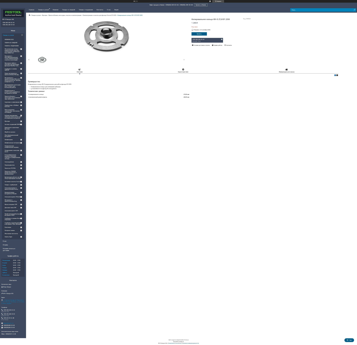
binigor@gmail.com (8, 323)
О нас (109, 10)
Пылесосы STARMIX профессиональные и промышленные (11, 173)
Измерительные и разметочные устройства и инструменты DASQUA (12, 92)
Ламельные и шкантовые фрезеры (12, 128)
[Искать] (354, 10)
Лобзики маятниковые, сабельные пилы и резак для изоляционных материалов (13, 117)
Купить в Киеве (201, 5)
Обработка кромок (10, 132)
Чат (350, 340)
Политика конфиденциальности (190, 343)
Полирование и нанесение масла (12, 151)
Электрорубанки (9, 162)
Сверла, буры (8, 237)
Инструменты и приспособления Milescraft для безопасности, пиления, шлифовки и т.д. (13, 79)
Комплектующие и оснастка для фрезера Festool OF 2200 (99, 15)
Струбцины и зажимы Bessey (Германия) (13, 219)
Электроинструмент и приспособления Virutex (11, 188)
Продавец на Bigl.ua (178, 341)
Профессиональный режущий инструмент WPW (13, 214)
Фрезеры (44, 15)
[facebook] (335, 75)
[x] (337, 75)
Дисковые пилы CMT (10, 207)
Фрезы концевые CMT (11, 204)
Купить (199, 34)
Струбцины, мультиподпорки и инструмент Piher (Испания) (13, 223)
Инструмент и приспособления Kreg (11, 200)
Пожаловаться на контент (174, 343)
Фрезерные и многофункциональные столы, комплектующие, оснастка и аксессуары (11, 58)
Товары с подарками (86, 10)
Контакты (100, 10)
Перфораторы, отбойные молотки (12, 105)
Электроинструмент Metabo (12, 197)
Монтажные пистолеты (11, 233)
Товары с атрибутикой (11, 185)
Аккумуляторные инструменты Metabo (11, 193)
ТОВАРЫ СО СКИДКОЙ (11, 42)
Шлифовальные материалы (12, 143)
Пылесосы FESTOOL (10, 168)
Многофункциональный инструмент (11, 135)
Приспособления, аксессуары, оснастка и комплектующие (64, 15)
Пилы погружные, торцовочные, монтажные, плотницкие (12, 111)
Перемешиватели (10, 165)
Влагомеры (8, 227)
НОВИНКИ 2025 (9, 39)
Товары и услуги (43, 10)
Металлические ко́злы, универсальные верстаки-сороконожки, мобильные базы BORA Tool (12, 51)
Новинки (55, 10)
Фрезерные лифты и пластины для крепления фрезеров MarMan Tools (12, 64)
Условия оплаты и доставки (9, 249)
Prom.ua (186, 340)
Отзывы (5, 245)
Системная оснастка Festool (13, 181)
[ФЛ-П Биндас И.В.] (13, 13)
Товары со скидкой (68, 10)
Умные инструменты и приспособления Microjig (12, 74)
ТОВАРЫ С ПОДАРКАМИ (12, 46)
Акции (116, 10)
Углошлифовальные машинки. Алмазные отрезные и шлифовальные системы (12, 157)
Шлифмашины (9, 139)
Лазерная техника (10, 230)
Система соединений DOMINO (13, 124)
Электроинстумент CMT (11, 211)
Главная (31, 10)
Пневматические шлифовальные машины (12, 146)
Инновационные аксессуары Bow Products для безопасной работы (13, 86)
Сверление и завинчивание (12, 102)
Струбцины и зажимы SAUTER (11, 69)
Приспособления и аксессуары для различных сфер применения (12, 98)
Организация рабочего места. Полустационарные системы (13, 177)
